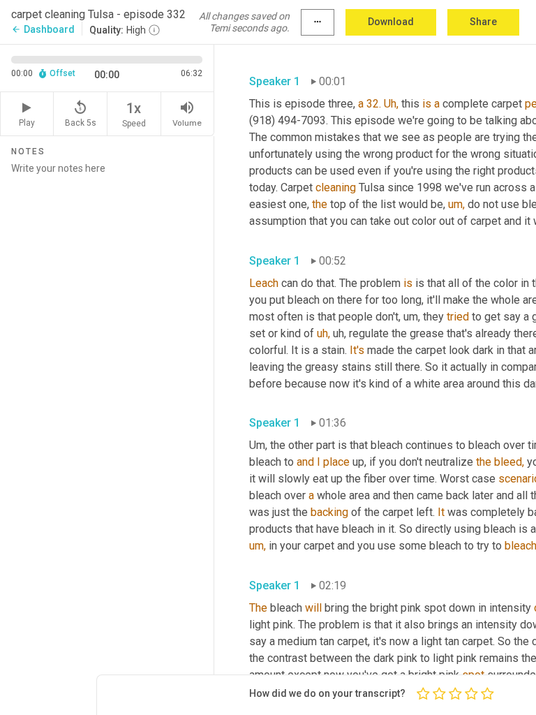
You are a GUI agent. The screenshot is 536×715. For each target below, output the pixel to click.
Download (391, 21)
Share (483, 21)
